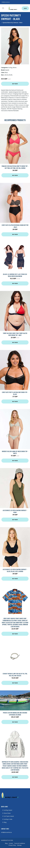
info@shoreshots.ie (6, 2)
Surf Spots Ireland (9, 816)
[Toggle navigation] (3, 8)
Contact (11, 843)
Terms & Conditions (19, 843)
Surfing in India (8, 819)
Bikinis (14, 67)
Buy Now (15, 83)
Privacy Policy (12, 845)
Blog (5, 822)
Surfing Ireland (8, 810)
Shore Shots (7, 813)
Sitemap (19, 845)
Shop (25, 8)
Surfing (10, 67)
